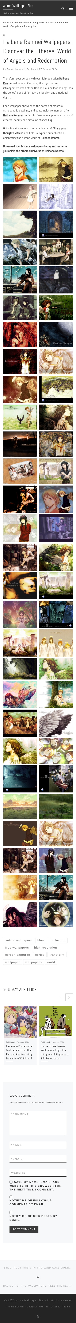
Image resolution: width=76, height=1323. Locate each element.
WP (22, 1306)
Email (17, 1158)
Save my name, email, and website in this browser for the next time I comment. (36, 1186)
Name (16, 1145)
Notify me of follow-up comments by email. (31, 1202)
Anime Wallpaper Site (29, 1300)
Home (6, 22)
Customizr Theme (59, 1306)
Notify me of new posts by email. (33, 1218)
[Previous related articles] (61, 997)
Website (18, 1172)
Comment (20, 1114)
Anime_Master (15, 69)
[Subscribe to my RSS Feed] (38, 1316)
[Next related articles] (69, 997)
